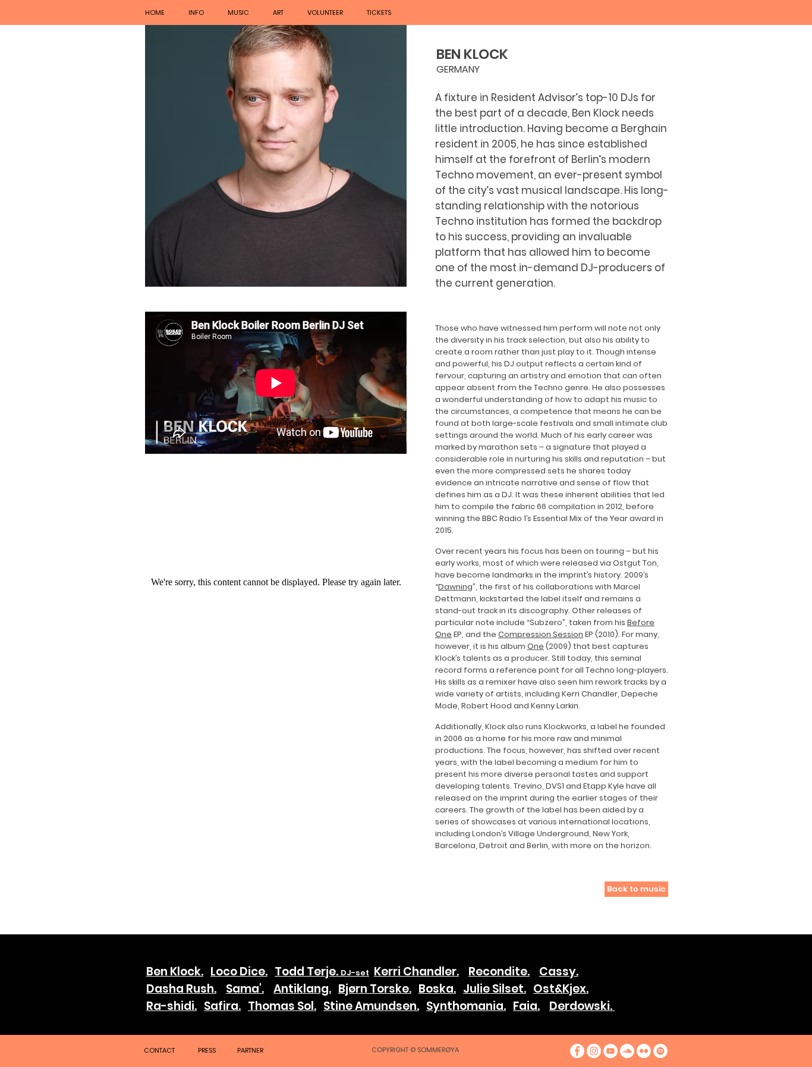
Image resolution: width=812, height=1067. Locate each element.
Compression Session (540, 634)
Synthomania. (466, 1006)
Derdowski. (582, 1006)
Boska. (437, 989)
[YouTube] (610, 1051)
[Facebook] (577, 1051)
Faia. (526, 1006)
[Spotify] (660, 1051)
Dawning (455, 586)
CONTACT (159, 1050)
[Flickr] (644, 1051)
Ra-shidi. (171, 1006)
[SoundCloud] (627, 1051)
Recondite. (499, 972)
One (535, 646)
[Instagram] (594, 1051)
